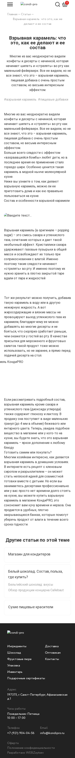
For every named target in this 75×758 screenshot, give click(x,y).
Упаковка (13, 665)
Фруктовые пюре (19, 659)
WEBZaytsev (35, 752)
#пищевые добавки (53, 99)
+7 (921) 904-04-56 (20, 733)
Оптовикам (53, 652)
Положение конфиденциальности (31, 748)
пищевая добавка (17, 138)
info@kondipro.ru (52, 733)
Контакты (52, 659)
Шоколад (14, 652)
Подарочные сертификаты (26, 678)
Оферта (13, 743)
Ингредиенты (16, 646)
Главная (12, 14)
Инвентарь (14, 672)
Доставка (52, 646)
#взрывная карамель (20, 99)
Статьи (26, 14)
